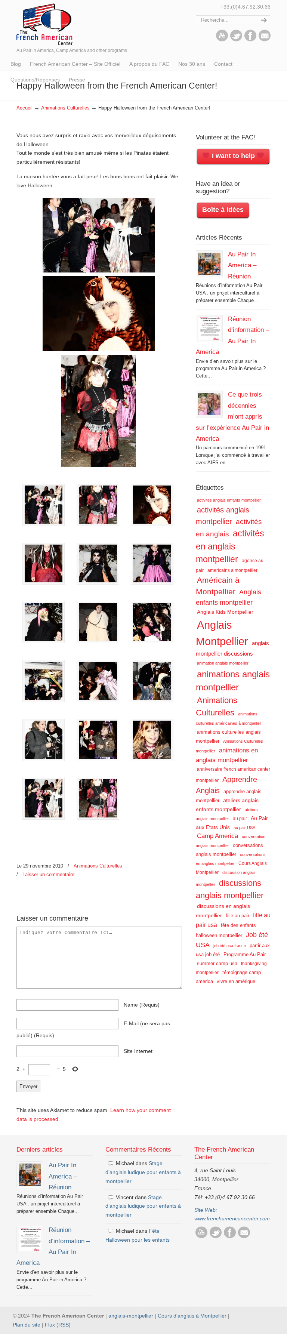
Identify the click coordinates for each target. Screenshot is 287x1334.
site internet (138, 1051)
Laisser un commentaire (48, 874)
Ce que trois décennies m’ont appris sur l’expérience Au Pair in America (232, 416)
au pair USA (244, 827)
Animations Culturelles (65, 108)
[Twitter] (236, 40)
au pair (240, 818)
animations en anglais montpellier (227, 755)
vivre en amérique (236, 981)
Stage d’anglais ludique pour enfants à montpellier (143, 1172)
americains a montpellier (232, 570)
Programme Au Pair (244, 954)
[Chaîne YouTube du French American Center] (222, 40)
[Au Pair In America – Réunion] (209, 264)
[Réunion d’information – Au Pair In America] (209, 328)
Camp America (217, 835)
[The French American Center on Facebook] (250, 40)
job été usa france (229, 945)
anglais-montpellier (130, 1316)
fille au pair (237, 915)
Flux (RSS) (58, 1325)
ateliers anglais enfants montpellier (227, 804)
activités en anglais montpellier (230, 546)
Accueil (24, 108)
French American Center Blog (44, 23)
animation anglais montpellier (223, 663)
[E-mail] (265, 40)
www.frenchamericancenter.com (232, 1218)
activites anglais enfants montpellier (229, 500)
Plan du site (26, 1325)
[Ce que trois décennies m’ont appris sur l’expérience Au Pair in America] (209, 404)
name (142, 1005)
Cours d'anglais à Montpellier (192, 1316)
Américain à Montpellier (218, 586)
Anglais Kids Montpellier (225, 612)
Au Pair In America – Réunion (242, 265)
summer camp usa (217, 963)
